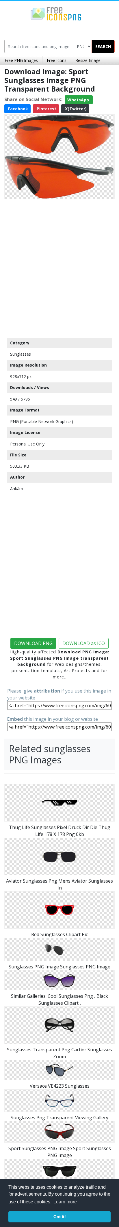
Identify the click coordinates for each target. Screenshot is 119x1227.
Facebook (17, 108)
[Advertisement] (59, 267)
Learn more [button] (65, 1201)
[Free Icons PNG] (56, 13)
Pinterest (46, 108)
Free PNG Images (21, 60)
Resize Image (88, 60)
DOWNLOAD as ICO (83, 643)
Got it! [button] (59, 1216)
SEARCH (103, 46)
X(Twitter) (75, 108)
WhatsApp (78, 100)
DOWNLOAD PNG (33, 643)
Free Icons (56, 60)
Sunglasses (20, 354)
